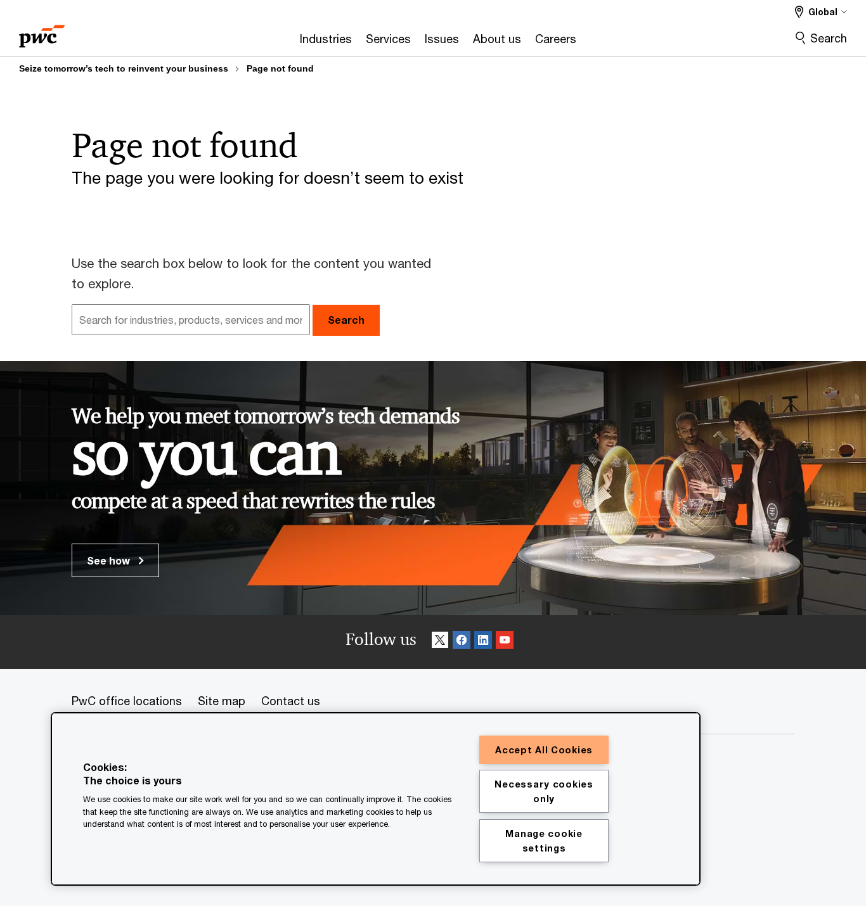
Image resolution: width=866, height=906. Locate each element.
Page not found (280, 68)
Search (828, 38)
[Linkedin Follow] (483, 642)
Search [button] (346, 320)
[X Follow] (440, 642)
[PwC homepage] (42, 32)
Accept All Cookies (544, 749)
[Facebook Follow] (461, 642)
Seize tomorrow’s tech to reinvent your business (123, 68)
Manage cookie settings (543, 840)
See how (109, 560)
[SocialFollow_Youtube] (505, 642)
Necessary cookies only (543, 791)
